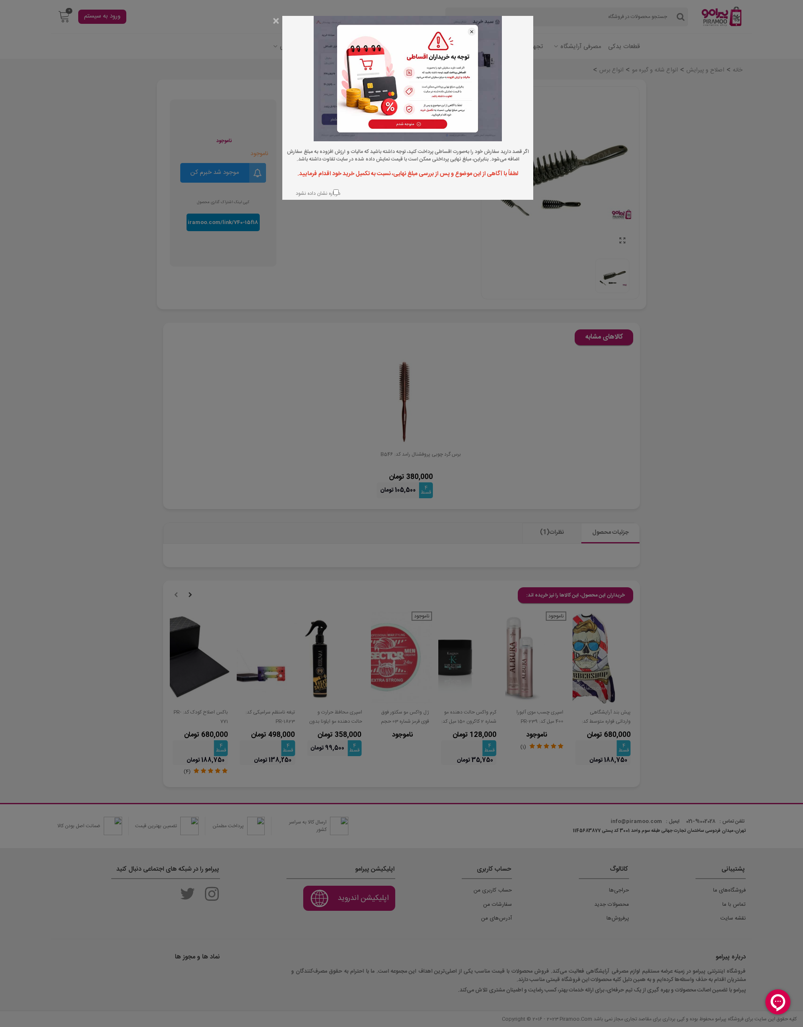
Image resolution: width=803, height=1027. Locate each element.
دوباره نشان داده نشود (317, 193)
